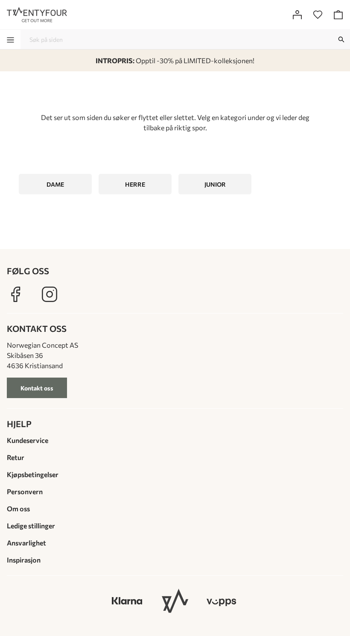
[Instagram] (49, 294)
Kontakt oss (36, 388)
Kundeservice (27, 440)
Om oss (18, 508)
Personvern (25, 491)
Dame (55, 184)
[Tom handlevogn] (338, 14)
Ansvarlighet (26, 543)
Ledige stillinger (31, 526)
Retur (15, 457)
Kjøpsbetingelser (32, 474)
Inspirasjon (24, 560)
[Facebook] (15, 294)
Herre (135, 184)
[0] (317, 14)
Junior (215, 184)
